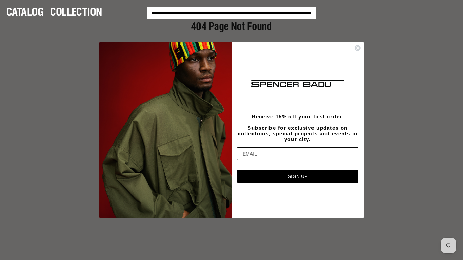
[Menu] (231, 13)
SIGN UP (297, 176)
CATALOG (25, 13)
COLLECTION (76, 13)
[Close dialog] (357, 48)
